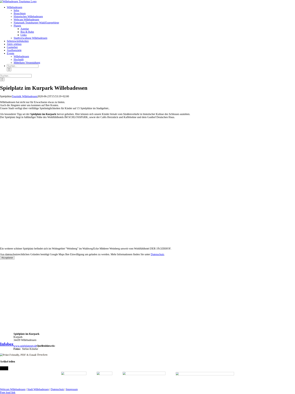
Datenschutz (157, 254)
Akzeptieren (7, 257)
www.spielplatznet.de (25, 345)
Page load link (7, 392)
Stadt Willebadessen (38, 389)
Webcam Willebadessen (12, 389)
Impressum (72, 389)
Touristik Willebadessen (24, 96)
